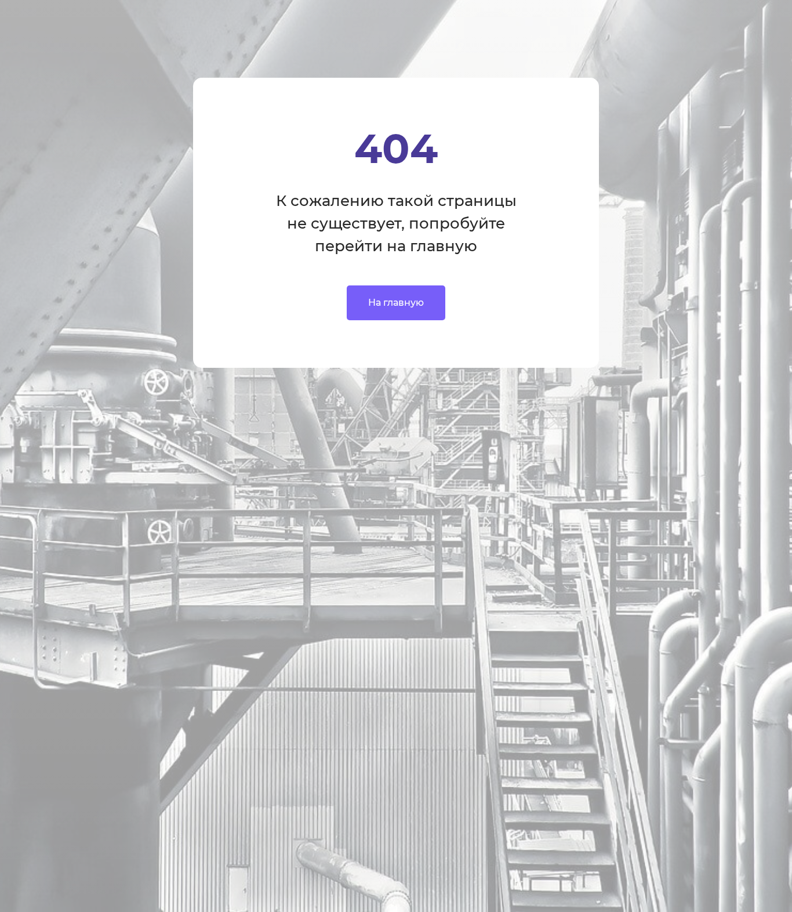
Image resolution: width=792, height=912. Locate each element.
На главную (396, 302)
